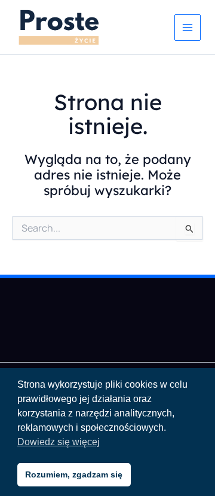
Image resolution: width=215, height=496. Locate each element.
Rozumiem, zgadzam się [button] (73, 474)
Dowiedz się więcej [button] (58, 442)
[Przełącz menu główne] (187, 27)
